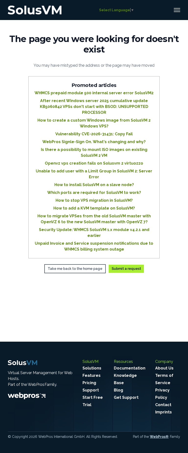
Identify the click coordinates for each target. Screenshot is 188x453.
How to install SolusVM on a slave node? (94, 184)
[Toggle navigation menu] (177, 10)
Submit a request (126, 269)
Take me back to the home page (75, 269)
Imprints (163, 412)
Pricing (89, 382)
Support (90, 390)
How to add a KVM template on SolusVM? (94, 208)
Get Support (126, 397)
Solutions (91, 368)
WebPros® (159, 437)
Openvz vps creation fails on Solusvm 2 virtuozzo (94, 163)
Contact (163, 404)
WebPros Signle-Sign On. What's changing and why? (94, 141)
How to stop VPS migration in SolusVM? (94, 200)
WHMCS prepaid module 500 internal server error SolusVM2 (94, 93)
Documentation (129, 368)
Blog (118, 390)
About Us (164, 368)
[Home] (34, 10)
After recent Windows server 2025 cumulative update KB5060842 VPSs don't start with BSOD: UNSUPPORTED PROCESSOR (94, 106)
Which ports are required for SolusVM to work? (94, 192)
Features (91, 375)
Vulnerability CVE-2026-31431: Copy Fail (94, 134)
